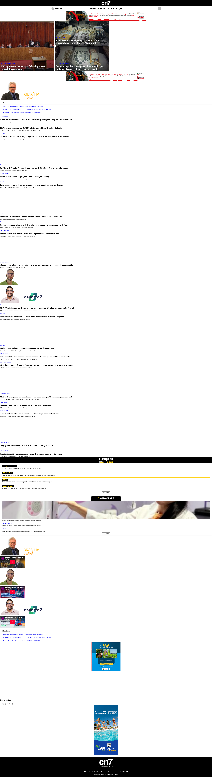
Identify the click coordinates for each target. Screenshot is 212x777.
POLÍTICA (110, 8)
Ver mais (106, 493)
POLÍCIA (101, 8)
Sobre (85, 771)
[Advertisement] (49, 151)
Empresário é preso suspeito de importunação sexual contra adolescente (21, 112)
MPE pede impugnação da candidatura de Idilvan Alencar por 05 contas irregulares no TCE (27, 109)
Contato (109, 771)
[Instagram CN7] (52, 8)
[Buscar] (159, 8)
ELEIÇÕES (120, 8)
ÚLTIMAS (92, 8)
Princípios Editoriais (97, 771)
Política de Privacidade (122, 771)
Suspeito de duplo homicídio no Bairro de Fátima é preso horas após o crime (23, 106)
